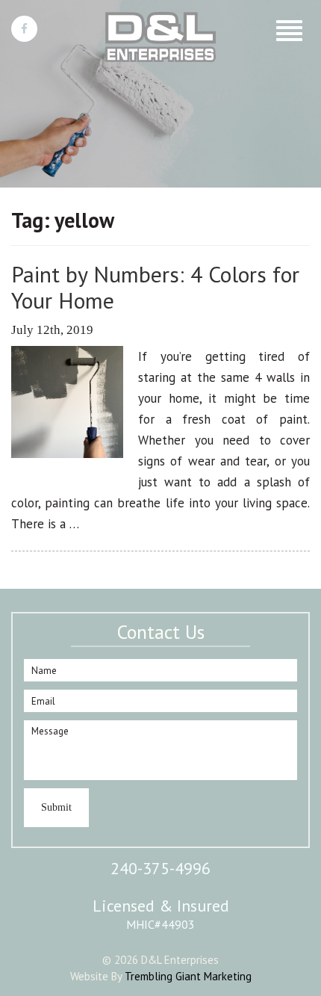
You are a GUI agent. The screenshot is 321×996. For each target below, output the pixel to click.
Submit (56, 807)
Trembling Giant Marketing (188, 976)
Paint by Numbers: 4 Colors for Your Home (155, 287)
